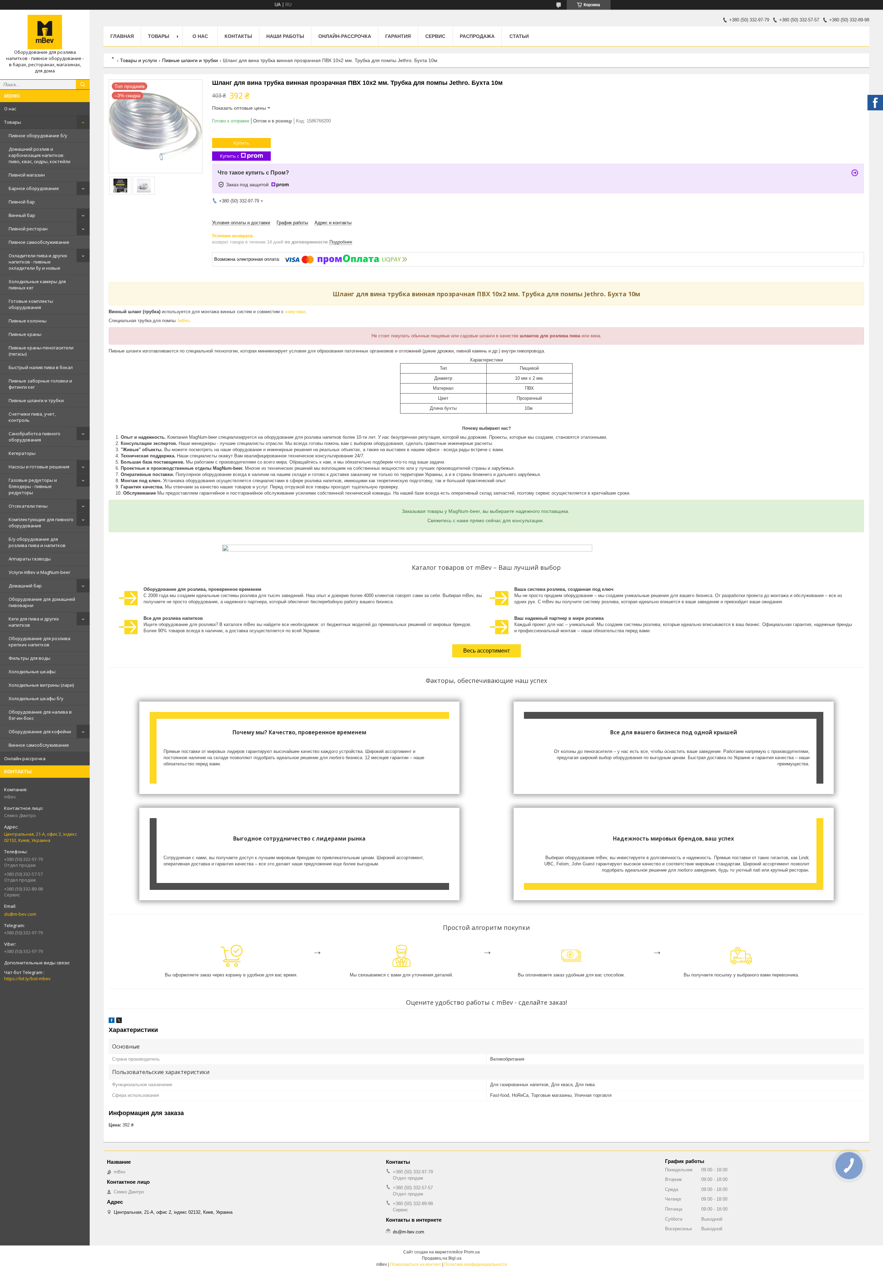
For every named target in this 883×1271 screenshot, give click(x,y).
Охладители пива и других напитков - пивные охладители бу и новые (38, 261)
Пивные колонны (28, 321)
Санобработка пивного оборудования (34, 436)
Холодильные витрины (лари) (41, 685)
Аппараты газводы (30, 559)
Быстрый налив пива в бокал (41, 367)
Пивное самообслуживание (39, 242)
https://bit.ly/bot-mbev (27, 978)
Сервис (435, 36)
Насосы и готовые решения (39, 467)
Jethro (183, 320)
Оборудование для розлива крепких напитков (39, 641)
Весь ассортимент (486, 651)
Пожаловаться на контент (415, 1264)
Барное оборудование (34, 188)
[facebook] (112, 1021)
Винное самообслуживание (39, 745)
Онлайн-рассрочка (25, 758)
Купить (241, 143)
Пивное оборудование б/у (38, 135)
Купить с (229, 156)
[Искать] (83, 84)
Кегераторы (22, 453)
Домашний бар (25, 586)
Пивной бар (22, 202)
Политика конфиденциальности (475, 1264)
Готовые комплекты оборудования (31, 304)
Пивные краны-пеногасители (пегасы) (41, 351)
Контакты (238, 36)
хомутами (295, 311)
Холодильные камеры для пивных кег (37, 284)
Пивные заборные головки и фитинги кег (40, 384)
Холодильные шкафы (32, 671)
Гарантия (398, 36)
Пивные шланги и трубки (36, 400)
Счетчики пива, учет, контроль (32, 417)
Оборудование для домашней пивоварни (42, 602)
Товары (12, 122)
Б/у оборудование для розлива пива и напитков (37, 542)
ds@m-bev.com (20, 914)
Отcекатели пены (28, 506)
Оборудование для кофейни (40, 731)
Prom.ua (472, 1252)
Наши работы (285, 36)
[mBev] (45, 32)
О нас (10, 109)
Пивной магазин (27, 175)
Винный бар (22, 215)
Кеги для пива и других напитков (34, 622)
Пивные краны (25, 334)
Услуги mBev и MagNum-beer (39, 572)
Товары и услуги (138, 60)
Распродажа (477, 36)
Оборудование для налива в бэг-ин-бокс (40, 715)
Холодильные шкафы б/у (36, 698)
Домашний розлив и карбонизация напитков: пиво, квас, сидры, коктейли (39, 155)
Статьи (519, 36)
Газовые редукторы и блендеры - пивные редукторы (33, 486)
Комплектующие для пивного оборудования (41, 522)
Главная (122, 36)
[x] (119, 1021)
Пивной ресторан (28, 229)
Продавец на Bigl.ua (442, 1258)
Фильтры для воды (29, 658)
